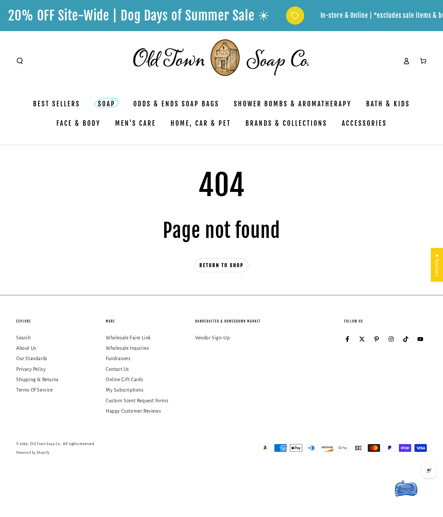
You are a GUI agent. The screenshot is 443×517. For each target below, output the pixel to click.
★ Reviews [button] (436, 264)
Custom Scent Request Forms (137, 400)
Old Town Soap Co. (45, 444)
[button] (19, 61)
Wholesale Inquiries (127, 348)
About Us (26, 348)
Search (23, 337)
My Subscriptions (125, 390)
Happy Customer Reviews (133, 411)
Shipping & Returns (37, 379)
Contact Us (117, 369)
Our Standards (31, 358)
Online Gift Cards (124, 379)
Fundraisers (118, 358)
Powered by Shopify (33, 452)
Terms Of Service (34, 390)
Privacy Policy (31, 369)
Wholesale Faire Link (128, 337)
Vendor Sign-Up (212, 337)
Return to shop (221, 265)
